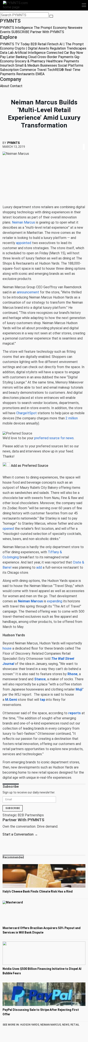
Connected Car (58, 53)
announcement (28, 292)
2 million (72, 418)
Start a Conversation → (20, 834)
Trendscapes (76, 48)
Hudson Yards (29, 1024)
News (65, 1024)
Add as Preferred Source (29, 466)
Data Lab (7, 53)
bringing (13, 557)
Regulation (58, 48)
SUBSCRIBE (20, 32)
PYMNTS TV (9, 44)
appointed (23, 243)
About (4, 86)
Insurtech (7, 65)
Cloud (32, 57)
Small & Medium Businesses (36, 65)
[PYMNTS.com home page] (18, 5)
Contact (16, 86)
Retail (42, 44)
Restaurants (25, 74)
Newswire (75, 28)
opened (8, 529)
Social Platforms (70, 65)
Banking (21, 57)
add (39, 567)
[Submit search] (51, 16)
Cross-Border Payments (55, 57)
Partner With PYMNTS (47, 32)
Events (5, 32)
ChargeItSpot (26, 413)
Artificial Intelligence (30, 53)
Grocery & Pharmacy (30, 61)
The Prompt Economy (50, 28)
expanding (54, 601)
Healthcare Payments (62, 61)
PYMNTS (13, 143)
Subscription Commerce (18, 70)
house (7, 648)
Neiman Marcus (23, 222)
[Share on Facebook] (80, 142)
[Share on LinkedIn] (84, 142)
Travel (41, 70)
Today (25, 44)
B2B (34, 44)
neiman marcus (50, 1024)
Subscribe (12, 808)
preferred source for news (54, 438)
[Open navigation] (84, 5)
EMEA (39, 74)
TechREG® (55, 70)
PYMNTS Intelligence (16, 28)
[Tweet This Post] (82, 142)
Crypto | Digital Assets (32, 48)
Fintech (53, 44)
